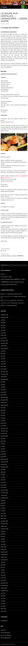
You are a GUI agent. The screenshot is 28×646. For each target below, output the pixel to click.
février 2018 (3, 546)
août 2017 (3, 562)
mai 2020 (3, 477)
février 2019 (3, 515)
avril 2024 (3, 361)
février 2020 (3, 485)
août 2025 (3, 320)
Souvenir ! (3, 274)
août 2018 (3, 531)
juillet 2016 (3, 595)
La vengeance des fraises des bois (14, 293)
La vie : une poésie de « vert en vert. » (15, 300)
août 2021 (3, 438)
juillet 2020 (3, 472)
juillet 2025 (3, 322)
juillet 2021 (3, 441)
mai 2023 (3, 384)
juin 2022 (3, 412)
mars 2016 (3, 606)
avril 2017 (3, 572)
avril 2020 (3, 479)
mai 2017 (3, 570)
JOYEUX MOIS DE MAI (11, 305)
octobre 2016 (4, 588)
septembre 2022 (4, 405)
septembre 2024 (4, 348)
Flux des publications (5, 632)
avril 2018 (3, 541)
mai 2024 (3, 358)
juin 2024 (3, 356)
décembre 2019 (4, 490)
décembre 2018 (4, 521)
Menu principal (26, 7)
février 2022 (3, 423)
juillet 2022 (3, 410)
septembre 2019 (4, 497)
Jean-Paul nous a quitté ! (6, 276)
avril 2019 (3, 510)
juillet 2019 (3, 503)
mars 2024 (3, 363)
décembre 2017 (4, 552)
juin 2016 (3, 598)
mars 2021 (3, 451)
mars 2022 (3, 420)
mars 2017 (3, 575)
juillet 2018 (3, 534)
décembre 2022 (4, 397)
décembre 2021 (4, 428)
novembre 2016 (4, 585)
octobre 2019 (4, 495)
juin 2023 (3, 381)
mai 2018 (3, 539)
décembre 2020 (4, 459)
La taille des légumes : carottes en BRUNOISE (12, 255)
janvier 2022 (3, 425)
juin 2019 (3, 505)
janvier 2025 (3, 338)
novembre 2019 (4, 492)
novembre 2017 (4, 554)
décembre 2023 (4, 371)
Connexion (3, 630)
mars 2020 (3, 482)
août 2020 (3, 469)
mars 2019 (3, 513)
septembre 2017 (4, 559)
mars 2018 (3, 544)
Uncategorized (4, 620)
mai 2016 (3, 601)
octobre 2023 (4, 376)
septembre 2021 (4, 436)
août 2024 (3, 351)
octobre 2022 (4, 402)
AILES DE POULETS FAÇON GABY (10, 284)
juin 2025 (3, 325)
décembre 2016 (4, 582)
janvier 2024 (3, 369)
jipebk (7, 23)
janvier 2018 (3, 549)
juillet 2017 (3, 564)
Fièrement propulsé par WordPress (7, 644)
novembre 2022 (4, 400)
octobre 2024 (4, 345)
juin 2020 (3, 474)
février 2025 (3, 335)
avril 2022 (3, 418)
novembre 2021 (4, 430)
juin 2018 (3, 536)
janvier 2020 (3, 487)
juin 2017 (3, 567)
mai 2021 (3, 446)
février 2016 (3, 608)
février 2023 (3, 392)
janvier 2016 (3, 611)
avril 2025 (3, 330)
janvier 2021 (3, 456)
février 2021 (3, 454)
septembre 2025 (4, 317)
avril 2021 (3, 448)
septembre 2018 (4, 528)
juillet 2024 (3, 353)
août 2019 (3, 500)
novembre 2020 (4, 461)
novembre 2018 (4, 523)
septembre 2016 (4, 590)
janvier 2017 (3, 580)
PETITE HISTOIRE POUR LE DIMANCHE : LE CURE (13, 279)
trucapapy (4, 7)
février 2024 (3, 366)
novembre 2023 (4, 374)
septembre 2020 (4, 467)
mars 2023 (3, 389)
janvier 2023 (3, 394)
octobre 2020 (4, 464)
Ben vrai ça (5, 249)
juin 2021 (3, 443)
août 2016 (3, 593)
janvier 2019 (3, 518)
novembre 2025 (4, 314)
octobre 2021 (4, 433)
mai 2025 (3, 327)
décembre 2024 (4, 340)
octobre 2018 (4, 526)
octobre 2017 (4, 557)
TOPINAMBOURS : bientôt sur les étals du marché (12, 282)
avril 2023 (3, 387)
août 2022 (3, 407)
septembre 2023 (4, 379)
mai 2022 (3, 415)
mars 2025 (3, 332)
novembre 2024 (4, 343)
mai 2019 (3, 508)
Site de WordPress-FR (6, 637)
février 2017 (3, 577)
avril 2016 (3, 603)
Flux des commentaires (6, 635)
